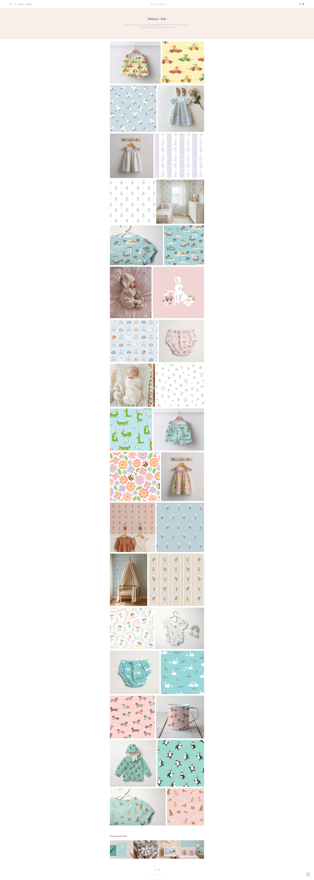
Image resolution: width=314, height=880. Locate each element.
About (15, 4)
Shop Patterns (28, 4)
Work (10, 4)
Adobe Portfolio (160, 874)
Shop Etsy (21, 4)
